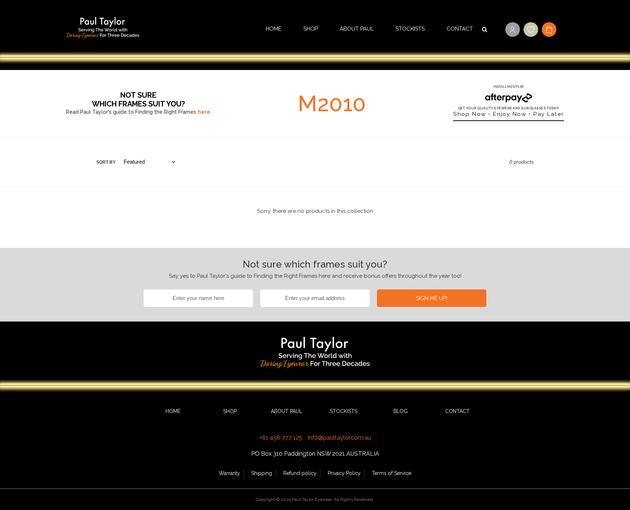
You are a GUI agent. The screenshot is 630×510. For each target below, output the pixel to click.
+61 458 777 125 (281, 437)
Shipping (261, 473)
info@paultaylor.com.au (339, 437)
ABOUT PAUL (357, 29)
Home (273, 29)
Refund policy (299, 473)
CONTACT (460, 29)
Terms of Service (391, 473)
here (204, 112)
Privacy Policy (344, 473)
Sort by (106, 162)
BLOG (400, 411)
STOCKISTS (410, 29)
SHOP (230, 411)
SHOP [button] (310, 29)
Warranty (229, 473)
